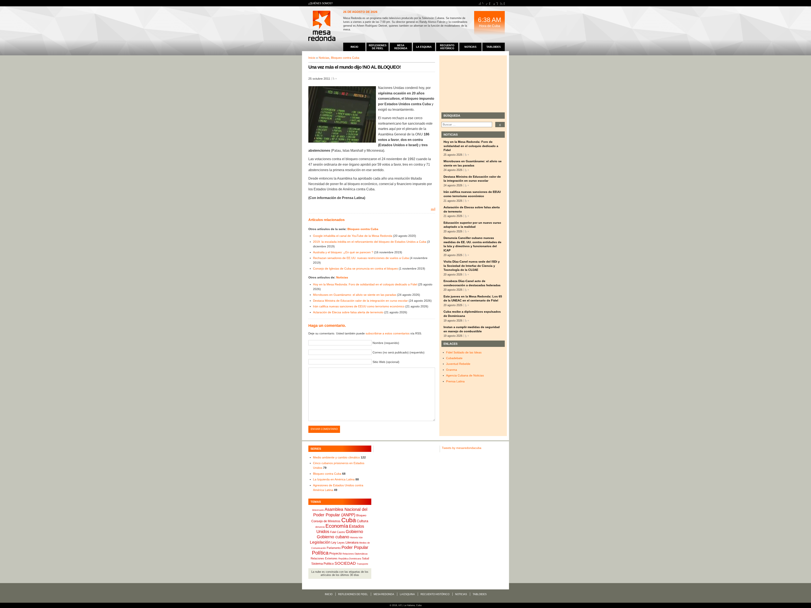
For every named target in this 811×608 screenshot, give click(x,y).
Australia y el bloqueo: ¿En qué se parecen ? (343, 252)
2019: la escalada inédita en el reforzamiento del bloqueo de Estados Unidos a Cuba (369, 241)
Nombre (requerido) (386, 342)
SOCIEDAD (345, 563)
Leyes (341, 542)
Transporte (362, 564)
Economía (336, 526)
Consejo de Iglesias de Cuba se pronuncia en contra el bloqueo (355, 268)
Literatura (352, 542)
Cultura (362, 521)
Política (320, 553)
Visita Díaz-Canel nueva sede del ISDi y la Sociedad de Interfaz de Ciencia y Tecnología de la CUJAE (472, 265)
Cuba (348, 520)
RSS (504, 3)
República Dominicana (349, 558)
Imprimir (434, 209)
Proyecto (335, 553)
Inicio (311, 57)
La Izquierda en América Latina (334, 479)
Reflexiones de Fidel (353, 594)
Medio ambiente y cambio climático (336, 457)
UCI (400, 605)
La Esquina (407, 594)
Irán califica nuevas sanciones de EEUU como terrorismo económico (358, 306)
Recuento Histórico (434, 594)
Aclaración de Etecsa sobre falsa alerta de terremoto (348, 312)
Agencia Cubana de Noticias (465, 375)
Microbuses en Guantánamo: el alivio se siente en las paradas (354, 294)
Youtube (482, 3)
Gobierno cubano (333, 536)
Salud (365, 558)
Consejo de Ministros (325, 521)
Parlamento (334, 547)
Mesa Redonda (322, 26)
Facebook (489, 3)
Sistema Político (322, 563)
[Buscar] (500, 124)
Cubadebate (454, 358)
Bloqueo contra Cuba (345, 57)
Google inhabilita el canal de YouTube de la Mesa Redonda (352, 235)
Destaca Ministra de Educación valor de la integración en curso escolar (360, 300)
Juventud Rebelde (458, 363)
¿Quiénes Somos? (320, 3)
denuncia (320, 527)
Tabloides (480, 594)
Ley (333, 542)
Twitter (497, 3)
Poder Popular (355, 547)
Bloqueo (361, 515)
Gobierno (354, 531)
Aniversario (318, 510)
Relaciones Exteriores (324, 558)
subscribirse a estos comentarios (388, 333)
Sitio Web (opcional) (386, 361)
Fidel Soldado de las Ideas (464, 352)
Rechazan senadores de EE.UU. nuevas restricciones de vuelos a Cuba (361, 258)
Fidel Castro (337, 532)
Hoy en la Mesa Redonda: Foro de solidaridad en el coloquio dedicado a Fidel (365, 284)
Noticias (324, 57)
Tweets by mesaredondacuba (461, 448)
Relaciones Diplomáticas (355, 553)
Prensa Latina (455, 381)
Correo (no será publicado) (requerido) (399, 352)
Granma (451, 369)
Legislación (320, 542)
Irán (361, 537)
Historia (354, 537)
